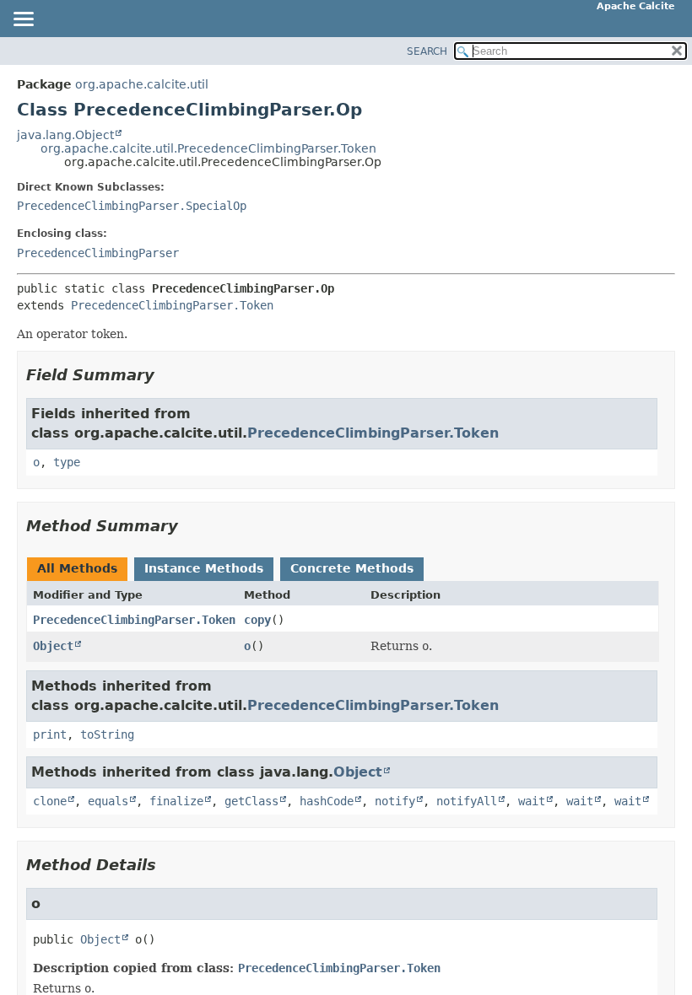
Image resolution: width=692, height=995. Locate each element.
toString (107, 734)
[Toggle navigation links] (22, 20)
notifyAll (466, 801)
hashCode (327, 801)
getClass (251, 801)
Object (53, 646)
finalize (176, 801)
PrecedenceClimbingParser (98, 253)
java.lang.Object (65, 135)
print (50, 734)
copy (257, 620)
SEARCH (427, 51)
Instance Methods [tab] (203, 568)
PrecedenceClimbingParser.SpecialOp (131, 205)
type (66, 462)
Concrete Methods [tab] (352, 568)
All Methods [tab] (77, 568)
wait (531, 801)
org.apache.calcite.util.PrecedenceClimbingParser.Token (208, 148)
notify (395, 801)
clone (50, 801)
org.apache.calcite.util (141, 84)
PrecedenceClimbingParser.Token (172, 305)
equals (108, 801)
